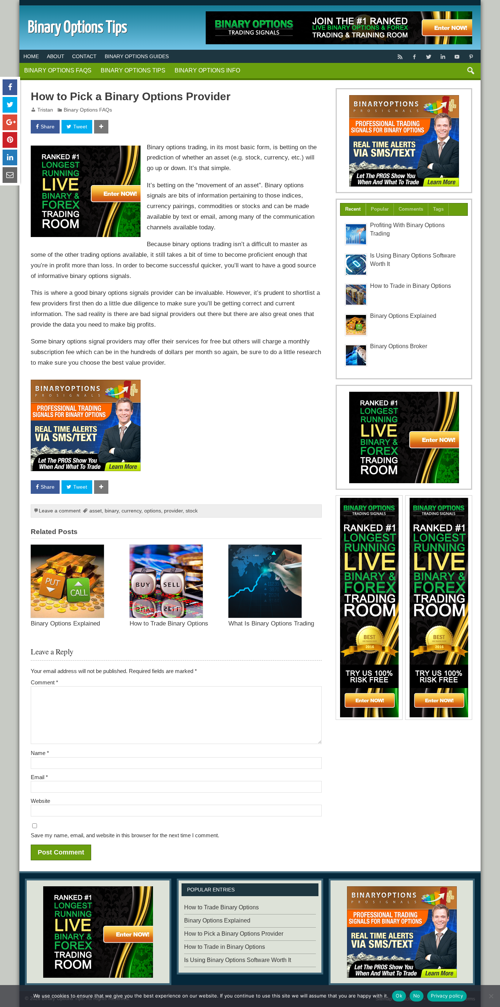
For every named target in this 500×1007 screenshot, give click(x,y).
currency (131, 511)
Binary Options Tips (133, 70)
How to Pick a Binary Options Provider (233, 934)
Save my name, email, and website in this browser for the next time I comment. (125, 835)
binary (112, 511)
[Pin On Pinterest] (10, 140)
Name (40, 753)
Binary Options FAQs (58, 70)
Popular (380, 209)
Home (31, 56)
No (416, 996)
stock (192, 511)
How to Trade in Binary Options (410, 286)
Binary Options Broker (398, 346)
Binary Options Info (207, 70)
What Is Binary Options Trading (271, 623)
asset (95, 511)
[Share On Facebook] (10, 87)
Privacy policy (447, 996)
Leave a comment (60, 511)
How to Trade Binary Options (169, 623)
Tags (438, 209)
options (152, 511)
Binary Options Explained (65, 623)
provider (173, 511)
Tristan (45, 110)
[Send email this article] (10, 175)
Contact (84, 56)
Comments (411, 209)
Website (40, 801)
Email (39, 777)
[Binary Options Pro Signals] (86, 384)
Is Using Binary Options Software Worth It (237, 960)
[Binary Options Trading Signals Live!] (86, 150)
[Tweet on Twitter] (10, 105)
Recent (353, 209)
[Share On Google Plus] (10, 122)
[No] (491, 996)
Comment (44, 682)
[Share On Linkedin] (10, 157)
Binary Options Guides (137, 56)
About (55, 56)
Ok (399, 996)
